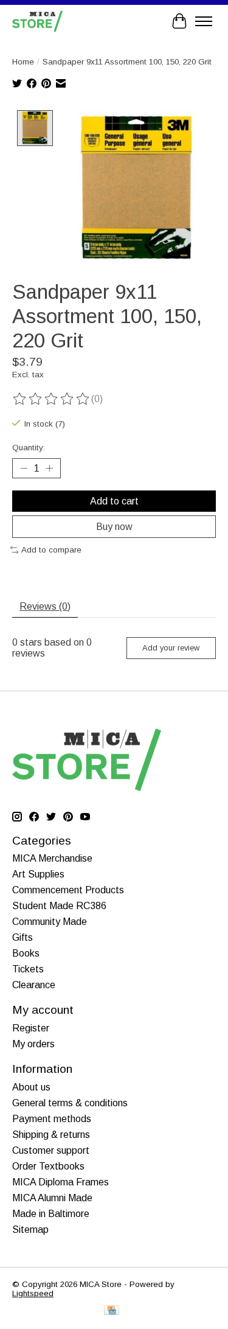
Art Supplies (38, 874)
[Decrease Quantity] (24, 468)
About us (31, 1087)
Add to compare (51, 549)
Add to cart (114, 501)
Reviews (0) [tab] (45, 606)
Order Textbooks (48, 1166)
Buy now (114, 526)
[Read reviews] (51, 399)
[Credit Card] (111, 1311)
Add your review (170, 647)
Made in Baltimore (50, 1214)
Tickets (28, 969)
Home (23, 61)
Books (26, 953)
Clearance (33, 985)
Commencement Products (68, 890)
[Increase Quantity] (49, 468)
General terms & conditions (70, 1103)
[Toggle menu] (204, 21)
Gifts (22, 937)
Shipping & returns (51, 1134)
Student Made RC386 (59, 906)
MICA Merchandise (52, 858)
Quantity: (28, 447)
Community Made (49, 921)
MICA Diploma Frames (60, 1182)
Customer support (50, 1150)
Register (30, 1028)
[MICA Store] (37, 21)
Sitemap (30, 1229)
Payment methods (51, 1119)
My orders (33, 1044)
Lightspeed (33, 1293)
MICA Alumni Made (52, 1198)
